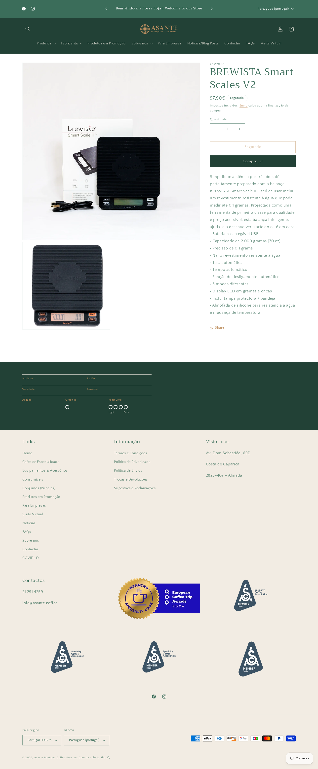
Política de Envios (128, 471)
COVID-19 (30, 558)
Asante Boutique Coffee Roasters (56, 757)
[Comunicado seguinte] (211, 8)
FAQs (26, 532)
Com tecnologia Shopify (94, 757)
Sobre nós (30, 541)
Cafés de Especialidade (40, 462)
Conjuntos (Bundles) (38, 488)
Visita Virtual (32, 514)
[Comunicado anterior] (106, 8)
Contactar (30, 549)
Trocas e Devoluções (130, 480)
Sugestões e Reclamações (135, 488)
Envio (243, 105)
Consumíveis (32, 480)
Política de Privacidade (132, 462)
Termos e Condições (130, 453)
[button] (27, 29)
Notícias (29, 523)
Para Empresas (34, 506)
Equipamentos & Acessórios (45, 471)
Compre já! (253, 161)
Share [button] (219, 328)
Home (27, 453)
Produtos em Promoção (41, 497)
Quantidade (218, 119)
